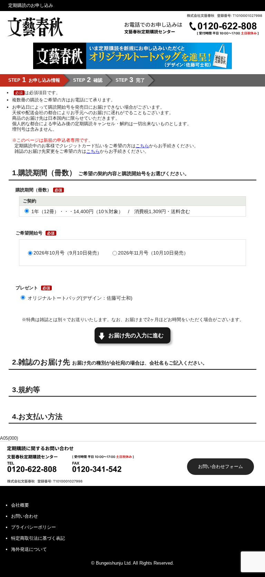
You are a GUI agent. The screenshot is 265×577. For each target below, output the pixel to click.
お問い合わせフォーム (220, 466)
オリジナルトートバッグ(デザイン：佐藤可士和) (80, 298)
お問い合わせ (24, 516)
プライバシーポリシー (33, 527)
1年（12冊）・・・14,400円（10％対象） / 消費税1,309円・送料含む (110, 211)
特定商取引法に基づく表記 (38, 538)
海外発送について (29, 549)
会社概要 (20, 505)
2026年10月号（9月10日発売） (67, 253)
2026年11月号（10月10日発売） (153, 253)
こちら (142, 145)
